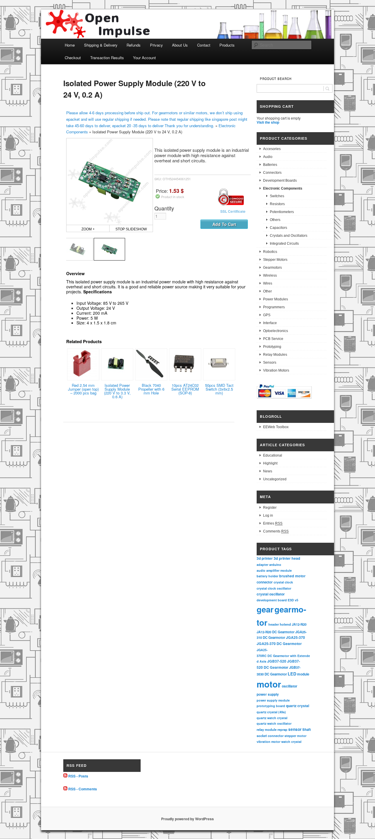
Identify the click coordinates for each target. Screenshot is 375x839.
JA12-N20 (299, 624)
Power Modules (275, 299)
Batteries (270, 165)
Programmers (274, 307)
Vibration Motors (276, 370)
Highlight (270, 463)
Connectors (272, 173)
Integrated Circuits (284, 243)
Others (275, 220)
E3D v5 (293, 600)
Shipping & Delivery (100, 45)
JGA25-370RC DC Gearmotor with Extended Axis (283, 655)
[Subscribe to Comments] (65, 789)
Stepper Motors (275, 260)
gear (265, 609)
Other (267, 291)
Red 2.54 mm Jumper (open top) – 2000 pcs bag (83, 389)
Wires (267, 283)
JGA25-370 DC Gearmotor (279, 643)
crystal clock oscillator (274, 588)
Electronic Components (282, 188)
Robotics (270, 252)
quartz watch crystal (272, 718)
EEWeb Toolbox (276, 427)
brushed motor (292, 575)
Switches (277, 196)
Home (70, 45)
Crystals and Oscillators (288, 236)
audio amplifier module (274, 570)
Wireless (270, 275)
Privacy (156, 45)
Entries (272, 523)
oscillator (289, 686)
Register (270, 508)
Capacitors (278, 228)
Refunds (134, 45)
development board (272, 600)
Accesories (272, 149)
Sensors (269, 362)
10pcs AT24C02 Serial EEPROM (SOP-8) (185, 389)
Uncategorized (275, 479)
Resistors (277, 204)
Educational (272, 455)
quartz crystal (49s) (271, 712)
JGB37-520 (276, 661)
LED (292, 674)
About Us (180, 45)
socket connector (270, 736)
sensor (294, 729)
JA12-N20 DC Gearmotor (275, 631)
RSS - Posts (78, 776)
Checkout (73, 57)
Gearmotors (272, 268)
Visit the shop (268, 122)
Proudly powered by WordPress (187, 818)
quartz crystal (297, 705)
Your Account (144, 57)
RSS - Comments (82, 789)
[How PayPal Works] (284, 399)
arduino (275, 564)
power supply (268, 694)
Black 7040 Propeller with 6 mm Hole (151, 389)
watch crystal (291, 741)
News (267, 471)
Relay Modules (275, 355)
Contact (203, 45)
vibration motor (268, 741)
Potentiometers (282, 212)
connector (265, 582)
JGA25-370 (295, 637)
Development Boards (280, 180)
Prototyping (272, 347)
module (303, 674)
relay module (267, 729)
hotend (285, 624)
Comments (276, 531)
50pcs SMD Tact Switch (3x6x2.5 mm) (219, 389)
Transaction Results (107, 57)
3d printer (265, 558)
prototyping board (271, 706)
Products (227, 45)
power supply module (273, 700)
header (273, 624)
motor (269, 684)
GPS (266, 315)
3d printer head (287, 558)
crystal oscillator (271, 594)
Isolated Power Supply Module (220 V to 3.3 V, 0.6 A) (117, 390)
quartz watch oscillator (274, 723)
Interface (270, 323)
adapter (262, 564)
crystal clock (283, 582)
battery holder (267, 576)
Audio (267, 157)
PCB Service (273, 339)
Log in (268, 515)
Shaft (306, 729)
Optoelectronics (275, 331)
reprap (282, 729)
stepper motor (295, 736)
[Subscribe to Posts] (65, 776)
